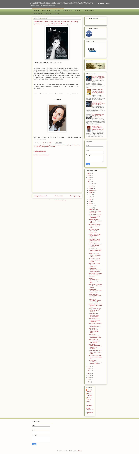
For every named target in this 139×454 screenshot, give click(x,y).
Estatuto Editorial (46, 10)
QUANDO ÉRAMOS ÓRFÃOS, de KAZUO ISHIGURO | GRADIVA (98, 91)
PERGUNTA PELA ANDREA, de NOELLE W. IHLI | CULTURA (98, 103)
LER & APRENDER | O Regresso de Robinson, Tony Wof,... (95, 221)
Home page (36, 10)
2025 (89, 175)
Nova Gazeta (89, 402)
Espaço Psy (48, 13)
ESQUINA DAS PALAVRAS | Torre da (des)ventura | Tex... (95, 300)
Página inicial (59, 196)
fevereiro (91, 205)
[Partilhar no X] (58, 143)
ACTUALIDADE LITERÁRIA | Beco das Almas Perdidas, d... (95, 270)
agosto (91, 192)
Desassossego (46, 145)
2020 (89, 368)
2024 (89, 177)
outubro (91, 188)
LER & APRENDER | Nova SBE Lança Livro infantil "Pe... (95, 305)
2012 (89, 382)
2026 (89, 173)
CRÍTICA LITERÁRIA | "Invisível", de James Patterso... (94, 260)
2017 (89, 375)
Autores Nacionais (38, 13)
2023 (89, 179)
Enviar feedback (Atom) (60, 200)
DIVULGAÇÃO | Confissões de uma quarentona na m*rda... (95, 336)
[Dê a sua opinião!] (57, 143)
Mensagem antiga (75, 196)
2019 (89, 371)
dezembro (91, 183)
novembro (91, 186)
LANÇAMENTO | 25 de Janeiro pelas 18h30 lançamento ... (94, 240)
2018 (89, 373)
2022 (89, 182)
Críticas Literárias (67, 10)
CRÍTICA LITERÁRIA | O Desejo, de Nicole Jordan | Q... (95, 310)
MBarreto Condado (89, 394)
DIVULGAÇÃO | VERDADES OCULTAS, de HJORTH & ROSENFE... (95, 346)
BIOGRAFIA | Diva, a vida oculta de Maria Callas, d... (95, 250)
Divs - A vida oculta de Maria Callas (59, 145)
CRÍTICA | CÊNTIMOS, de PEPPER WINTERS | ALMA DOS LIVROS (98, 78)
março (90, 203)
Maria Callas (52, 146)
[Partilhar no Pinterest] (61, 143)
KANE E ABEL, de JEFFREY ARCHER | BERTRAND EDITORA (98, 128)
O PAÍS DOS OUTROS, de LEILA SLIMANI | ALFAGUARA (98, 116)
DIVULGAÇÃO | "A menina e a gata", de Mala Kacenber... (94, 341)
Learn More (101, 3)
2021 (89, 366)
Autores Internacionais (88, 10)
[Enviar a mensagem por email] (55, 143)
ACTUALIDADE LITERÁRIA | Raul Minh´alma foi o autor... (95, 291)
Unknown (89, 405)
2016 (89, 377)
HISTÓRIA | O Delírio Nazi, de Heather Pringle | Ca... (94, 231)
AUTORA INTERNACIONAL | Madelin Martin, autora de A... (95, 280)
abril (90, 201)
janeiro (91, 208)
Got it (108, 3)
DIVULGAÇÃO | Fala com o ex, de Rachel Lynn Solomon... (95, 275)
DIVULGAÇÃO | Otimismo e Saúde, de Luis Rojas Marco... (95, 286)
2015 (89, 379)
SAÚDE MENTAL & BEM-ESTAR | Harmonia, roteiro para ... (95, 216)
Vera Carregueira (90, 409)
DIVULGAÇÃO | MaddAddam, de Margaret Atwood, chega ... (94, 330)
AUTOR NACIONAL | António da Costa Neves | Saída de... (94, 315)
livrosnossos (90, 413)
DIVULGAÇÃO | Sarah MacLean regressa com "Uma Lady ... (95, 265)
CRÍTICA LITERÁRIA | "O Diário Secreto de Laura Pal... (95, 357)
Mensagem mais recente (40, 196)
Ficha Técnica (57, 10)
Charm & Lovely (89, 390)
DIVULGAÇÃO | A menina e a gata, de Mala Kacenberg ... (95, 245)
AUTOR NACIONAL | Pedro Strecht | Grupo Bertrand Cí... (95, 211)
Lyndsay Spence (45, 146)
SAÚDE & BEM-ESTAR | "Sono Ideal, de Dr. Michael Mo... (95, 236)
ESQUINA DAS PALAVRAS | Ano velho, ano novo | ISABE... (95, 362)
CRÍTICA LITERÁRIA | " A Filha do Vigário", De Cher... (95, 226)
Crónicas (57, 13)
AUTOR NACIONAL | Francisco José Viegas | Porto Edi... (95, 296)
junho (90, 197)
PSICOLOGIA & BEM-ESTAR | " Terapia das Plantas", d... (95, 255)
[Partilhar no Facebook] (60, 143)
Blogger (79, 450)
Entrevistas (77, 10)
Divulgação (70, 145)
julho (90, 194)
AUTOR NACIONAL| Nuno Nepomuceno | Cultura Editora (95, 352)
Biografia (41, 145)
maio (90, 199)
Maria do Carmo (89, 398)
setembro (91, 190)
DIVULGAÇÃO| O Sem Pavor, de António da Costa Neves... (94, 320)
